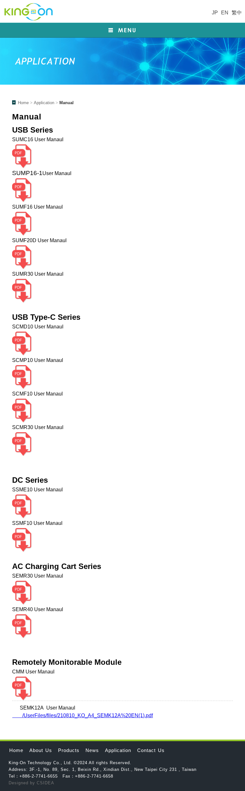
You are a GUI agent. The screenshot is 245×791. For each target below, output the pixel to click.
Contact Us (151, 750)
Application (44, 102)
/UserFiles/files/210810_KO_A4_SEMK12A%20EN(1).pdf (82, 715)
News (92, 750)
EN (224, 12)
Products (68, 750)
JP (215, 12)
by (33, 782)
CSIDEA (45, 782)
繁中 (237, 12)
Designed (19, 782)
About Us (40, 750)
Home (23, 102)
